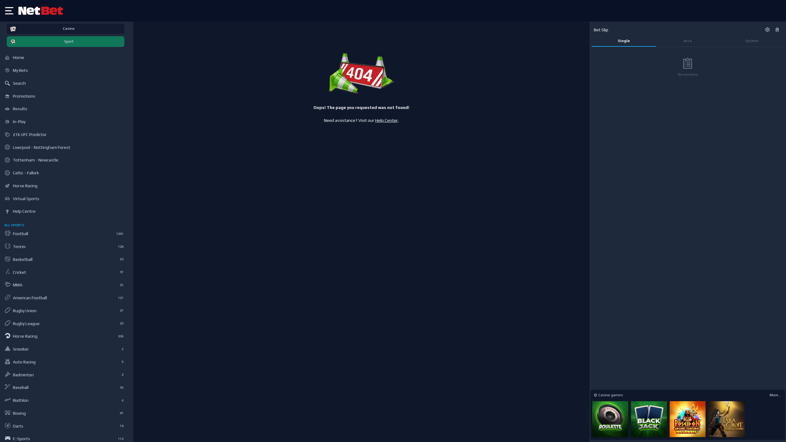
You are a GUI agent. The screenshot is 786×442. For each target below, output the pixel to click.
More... (775, 395)
